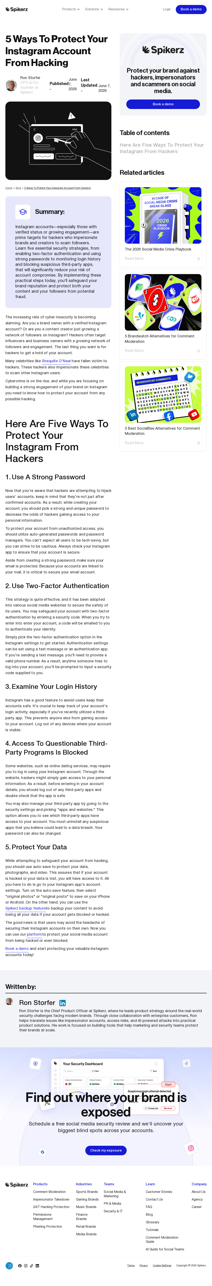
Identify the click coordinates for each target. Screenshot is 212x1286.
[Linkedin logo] (37, 1266)
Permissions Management (43, 1217)
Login (167, 9)
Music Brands (86, 1207)
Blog (18, 188)
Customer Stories (159, 1192)
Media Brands (86, 1234)
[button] (71, 9)
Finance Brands (82, 1217)
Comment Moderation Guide (162, 1240)
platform (34, 934)
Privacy (144, 1265)
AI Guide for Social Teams (165, 1249)
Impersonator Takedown (51, 1199)
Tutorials (152, 1230)
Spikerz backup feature (25, 908)
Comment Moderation (49, 1192)
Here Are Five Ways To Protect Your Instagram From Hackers (162, 148)
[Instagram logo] (26, 1266)
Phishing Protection (47, 1226)
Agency (197, 1199)
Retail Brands (86, 1226)
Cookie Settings (162, 1265)
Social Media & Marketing (115, 1194)
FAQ (149, 1207)
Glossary (152, 1222)
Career (197, 1207)
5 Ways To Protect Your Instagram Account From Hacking (57, 188)
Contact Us (154, 1199)
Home (8, 188)
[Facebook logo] (20, 1266)
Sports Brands (87, 1192)
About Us (199, 1192)
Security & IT (113, 1211)
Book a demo (17, 949)
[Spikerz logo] (16, 9)
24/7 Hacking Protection (51, 1207)
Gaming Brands (87, 1199)
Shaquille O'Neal (56, 361)
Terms (131, 1265)
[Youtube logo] (43, 1266)
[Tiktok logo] (31, 1266)
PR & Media (112, 1203)
